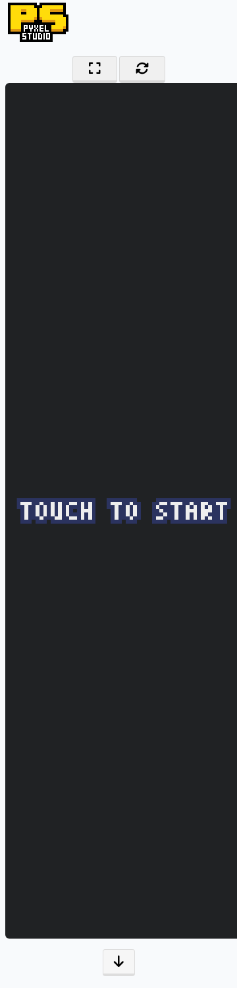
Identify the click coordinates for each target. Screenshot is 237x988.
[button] (119, 962)
